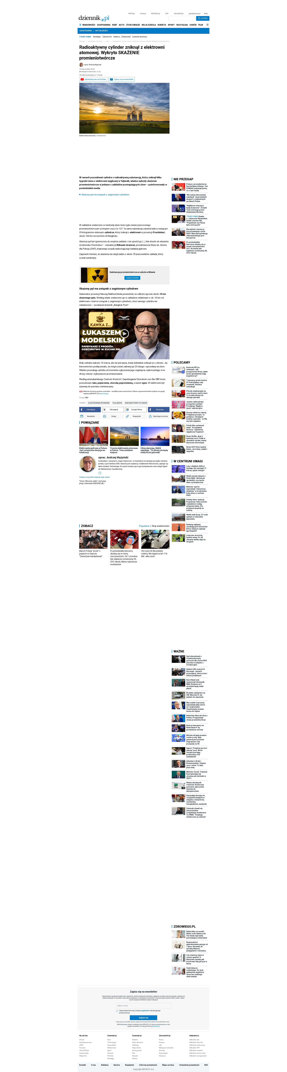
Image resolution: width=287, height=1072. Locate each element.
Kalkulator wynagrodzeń (198, 1056)
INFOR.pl (132, 13)
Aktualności (101, 31)
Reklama (104, 1065)
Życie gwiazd (136, 1050)
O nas (93, 1065)
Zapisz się (143, 1018)
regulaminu (145, 1010)
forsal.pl (143, 13)
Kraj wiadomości (161, 526)
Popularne (144, 526)
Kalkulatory (194, 1036)
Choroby (162, 1050)
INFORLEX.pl (155, 13)
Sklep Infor (83, 1056)
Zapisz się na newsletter (123, 79)
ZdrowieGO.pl (178, 13)
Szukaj (204, 18)
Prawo (161, 1040)
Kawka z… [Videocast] (121, 37)
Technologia (111, 1042)
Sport (109, 1050)
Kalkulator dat (194, 1040)
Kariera (117, 1065)
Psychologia (163, 1053)
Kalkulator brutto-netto (197, 1053)
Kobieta (135, 1040)
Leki (160, 1045)
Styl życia (162, 1056)
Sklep (206, 13)
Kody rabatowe (137, 1042)
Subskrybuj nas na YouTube (95, 79)
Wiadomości (111, 1048)
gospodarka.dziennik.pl (95, 41)
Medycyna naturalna (166, 1048)
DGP (167, 13)
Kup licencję (104, 393)
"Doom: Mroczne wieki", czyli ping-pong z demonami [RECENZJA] (92, 482)
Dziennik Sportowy (139, 37)
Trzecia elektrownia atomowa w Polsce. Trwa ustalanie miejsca (124, 450)
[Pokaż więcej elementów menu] (207, 25)
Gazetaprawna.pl (85, 1042)
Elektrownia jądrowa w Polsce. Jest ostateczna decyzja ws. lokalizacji (93, 450)
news (107, 41)
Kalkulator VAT (194, 1048)
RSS (206, 1065)
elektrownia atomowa (98, 403)
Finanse (161, 1042)
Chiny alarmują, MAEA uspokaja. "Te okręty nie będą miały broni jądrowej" (154, 450)
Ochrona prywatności (148, 1065)
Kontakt (82, 1065)
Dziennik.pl (112, 1036)
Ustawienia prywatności (189, 1065)
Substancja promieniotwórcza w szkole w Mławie (132, 272)
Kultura (134, 1058)
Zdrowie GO (107, 37)
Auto (109, 1040)
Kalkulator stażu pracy (197, 1045)
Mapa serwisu (168, 1065)
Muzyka (135, 1056)
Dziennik (82, 41)
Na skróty (83, 1036)
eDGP (81, 1045)
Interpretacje (83, 1053)
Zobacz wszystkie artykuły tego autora (94, 477)
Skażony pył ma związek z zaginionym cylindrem (105, 194)
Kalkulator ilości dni (196, 1042)
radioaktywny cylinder (136, 403)
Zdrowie (110, 1053)
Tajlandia (117, 403)
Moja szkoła (136, 1048)
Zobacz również (132, 278)
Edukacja (135, 1045)
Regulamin (129, 1065)
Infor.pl (81, 1040)
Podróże (110, 1056)
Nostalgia (97, 37)
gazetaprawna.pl (194, 13)
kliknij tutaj (156, 1026)
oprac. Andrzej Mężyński (92, 65)
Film (133, 1053)
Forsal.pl (82, 1048)
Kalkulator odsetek (196, 1050)
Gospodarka (86, 31)
